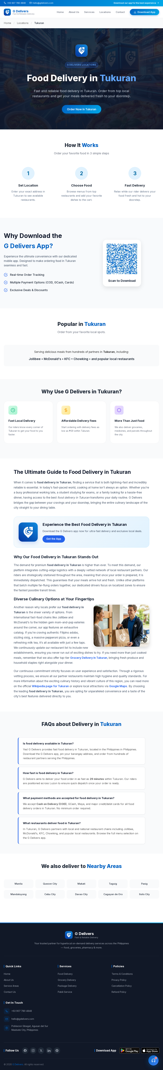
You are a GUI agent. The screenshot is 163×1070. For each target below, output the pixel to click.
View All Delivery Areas (18, 906)
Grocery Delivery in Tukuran (88, 657)
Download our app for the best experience (135, 3)
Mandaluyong (19, 894)
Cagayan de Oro (113, 894)
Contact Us (10, 992)
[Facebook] (25, 1050)
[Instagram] (33, 1050)
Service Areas (11, 985)
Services (89, 12)
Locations (105, 12)
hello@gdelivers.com (43, 3)
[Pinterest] (57, 1050)
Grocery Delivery (67, 980)
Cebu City (50, 894)
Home (60, 12)
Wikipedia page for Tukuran (50, 686)
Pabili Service (65, 992)
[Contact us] (153, 1060)
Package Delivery (67, 985)
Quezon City (50, 883)
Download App (146, 12)
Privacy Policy (119, 980)
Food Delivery (65, 973)
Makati (81, 883)
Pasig (144, 883)
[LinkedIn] (49, 1050)
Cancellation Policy (122, 985)
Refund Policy (119, 992)
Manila (18, 883)
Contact (120, 12)
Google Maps (118, 686)
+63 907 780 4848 (16, 3)
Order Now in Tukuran (81, 109)
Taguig (113, 883)
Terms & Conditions (122, 973)
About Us (74, 12)
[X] (41, 1050)
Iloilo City (144, 894)
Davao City (81, 894)
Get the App (53, 538)
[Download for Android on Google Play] (129, 1050)
